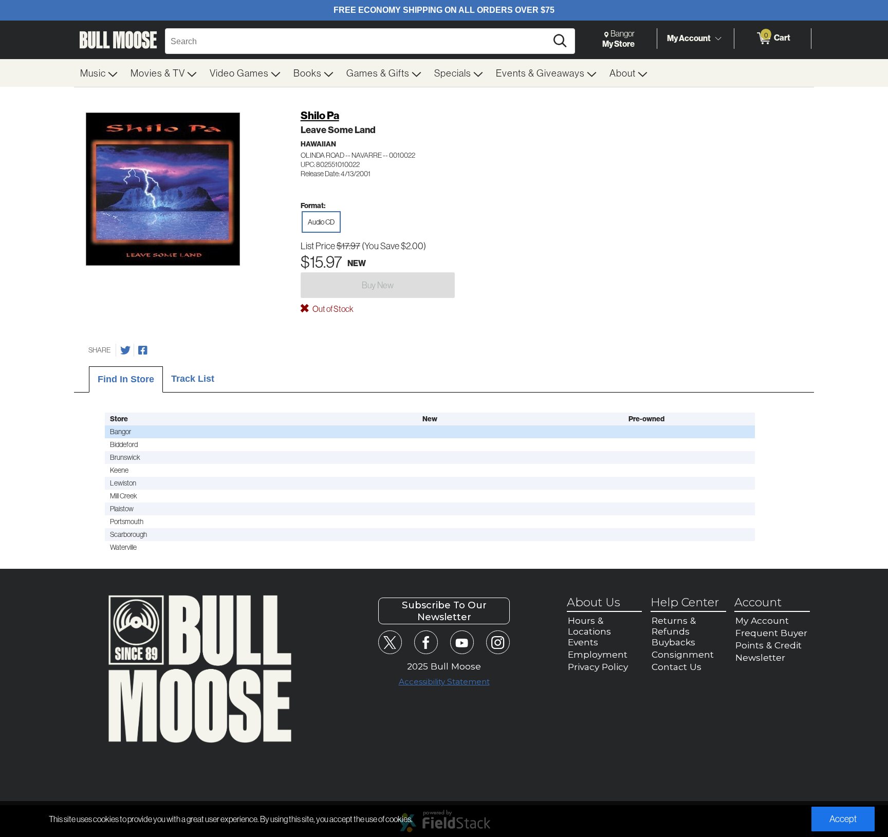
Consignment (683, 654)
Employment (597, 654)
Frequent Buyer (771, 632)
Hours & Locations (589, 626)
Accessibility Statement (444, 681)
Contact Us (676, 666)
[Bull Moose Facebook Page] (425, 642)
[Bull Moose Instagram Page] (497, 642)
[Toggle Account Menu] (718, 38)
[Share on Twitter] (125, 350)
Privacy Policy (598, 666)
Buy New (378, 285)
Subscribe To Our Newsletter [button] (444, 611)
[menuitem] (99, 73)
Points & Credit (768, 645)
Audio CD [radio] (321, 222)
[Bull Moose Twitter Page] (389, 642)
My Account (689, 38)
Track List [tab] (192, 379)
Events (583, 642)
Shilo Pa (320, 115)
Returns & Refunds (674, 626)
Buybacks (673, 642)
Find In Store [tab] (126, 379)
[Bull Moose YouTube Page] (461, 642)
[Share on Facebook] (142, 350)
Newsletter (760, 657)
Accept (843, 819)
